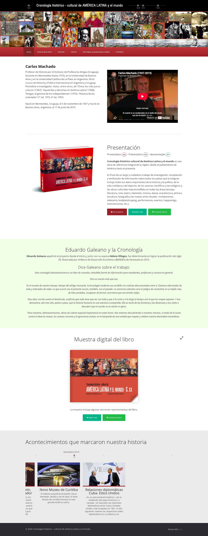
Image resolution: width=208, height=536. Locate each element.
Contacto (120, 52)
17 (74, 454)
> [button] (204, 29)
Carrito (74, 52)
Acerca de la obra (44, 52)
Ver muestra (117, 212)
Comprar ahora (160, 212)
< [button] (3, 29)
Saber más (138, 212)
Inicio (29, 52)
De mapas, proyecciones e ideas (96, 52)
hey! (180, 529)
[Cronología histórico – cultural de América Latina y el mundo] (95, 5)
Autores (61, 52)
